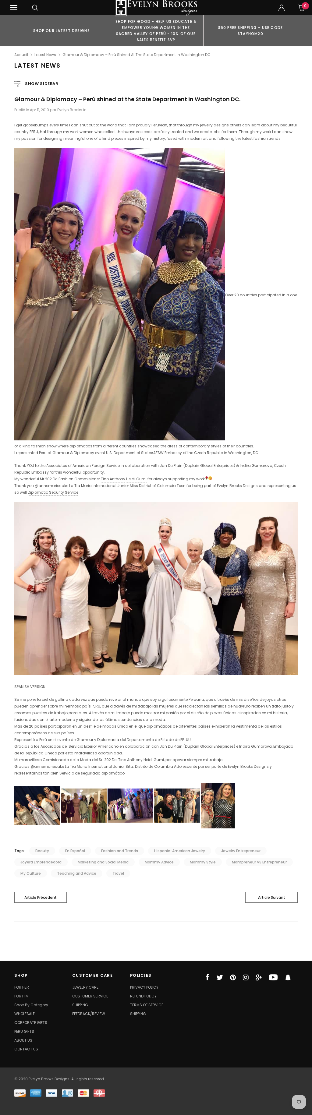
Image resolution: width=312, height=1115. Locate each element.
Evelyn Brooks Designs (237, 485)
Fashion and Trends (119, 850)
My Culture (30, 873)
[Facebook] (207, 977)
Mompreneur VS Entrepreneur (259, 862)
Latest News (45, 54)
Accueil (21, 54)
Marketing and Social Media (103, 862)
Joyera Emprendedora (41, 862)
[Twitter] (219, 977)
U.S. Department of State (128, 452)
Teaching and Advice (76, 873)
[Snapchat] (288, 977)
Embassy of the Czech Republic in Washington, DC (211, 452)
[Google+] (259, 977)
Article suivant (271, 897)
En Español (75, 850)
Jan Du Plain (171, 465)
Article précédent (40, 897)
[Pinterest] (233, 977)
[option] (61, 30)
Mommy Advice (159, 862)
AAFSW (157, 452)
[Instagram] (246, 977)
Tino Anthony (113, 479)
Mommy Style (203, 862)
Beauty (42, 850)
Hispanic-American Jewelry (179, 850)
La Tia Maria (80, 485)
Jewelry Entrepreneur (241, 850)
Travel (118, 873)
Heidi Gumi (136, 479)
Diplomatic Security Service (53, 492)
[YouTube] (273, 977)
